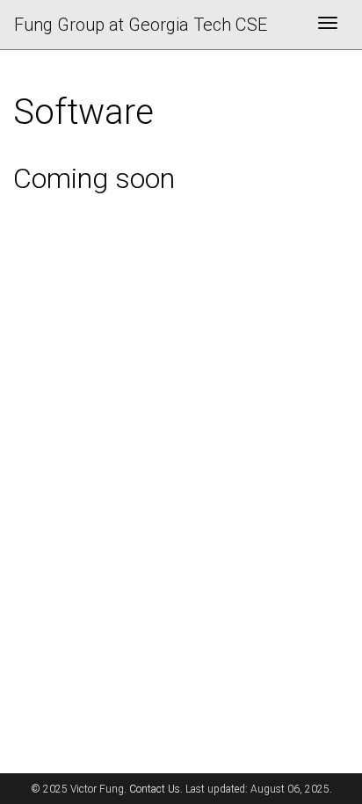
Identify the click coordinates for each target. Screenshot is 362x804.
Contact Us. (156, 789)
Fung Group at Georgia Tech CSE (140, 24)
